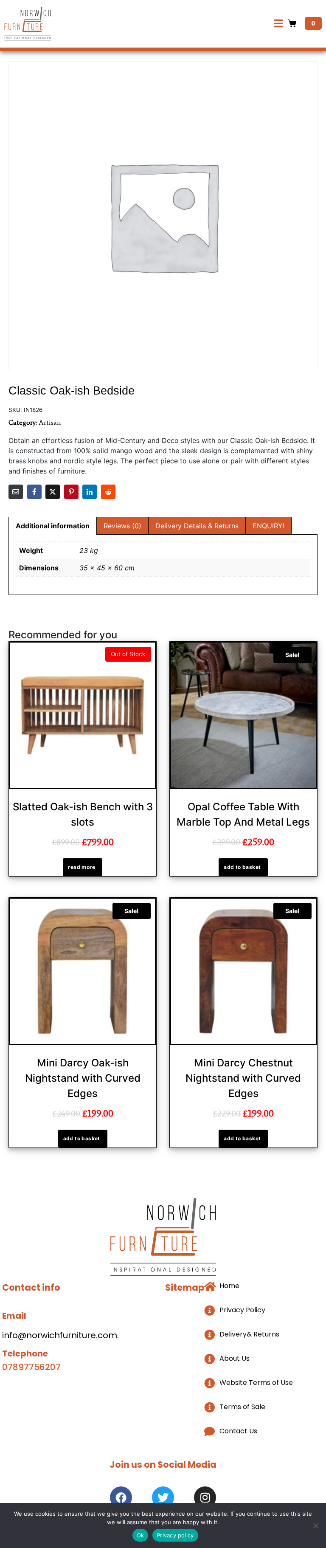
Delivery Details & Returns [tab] (197, 526)
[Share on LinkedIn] (89, 492)
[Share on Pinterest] (71, 492)
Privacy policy (175, 1535)
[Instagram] (205, 1497)
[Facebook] (121, 1497)
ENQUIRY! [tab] (268, 526)
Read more (81, 867)
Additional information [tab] (53, 526)
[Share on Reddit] (108, 492)
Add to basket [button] (242, 867)
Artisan (50, 422)
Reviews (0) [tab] (122, 526)
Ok (140, 1535)
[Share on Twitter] (52, 492)
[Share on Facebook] (34, 492)
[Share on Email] (15, 492)
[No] (315, 1525)
